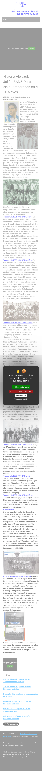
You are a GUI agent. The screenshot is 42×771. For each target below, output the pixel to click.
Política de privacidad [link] (21, 399)
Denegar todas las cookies (21, 391)
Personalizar (21, 395)
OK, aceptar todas (22, 387)
